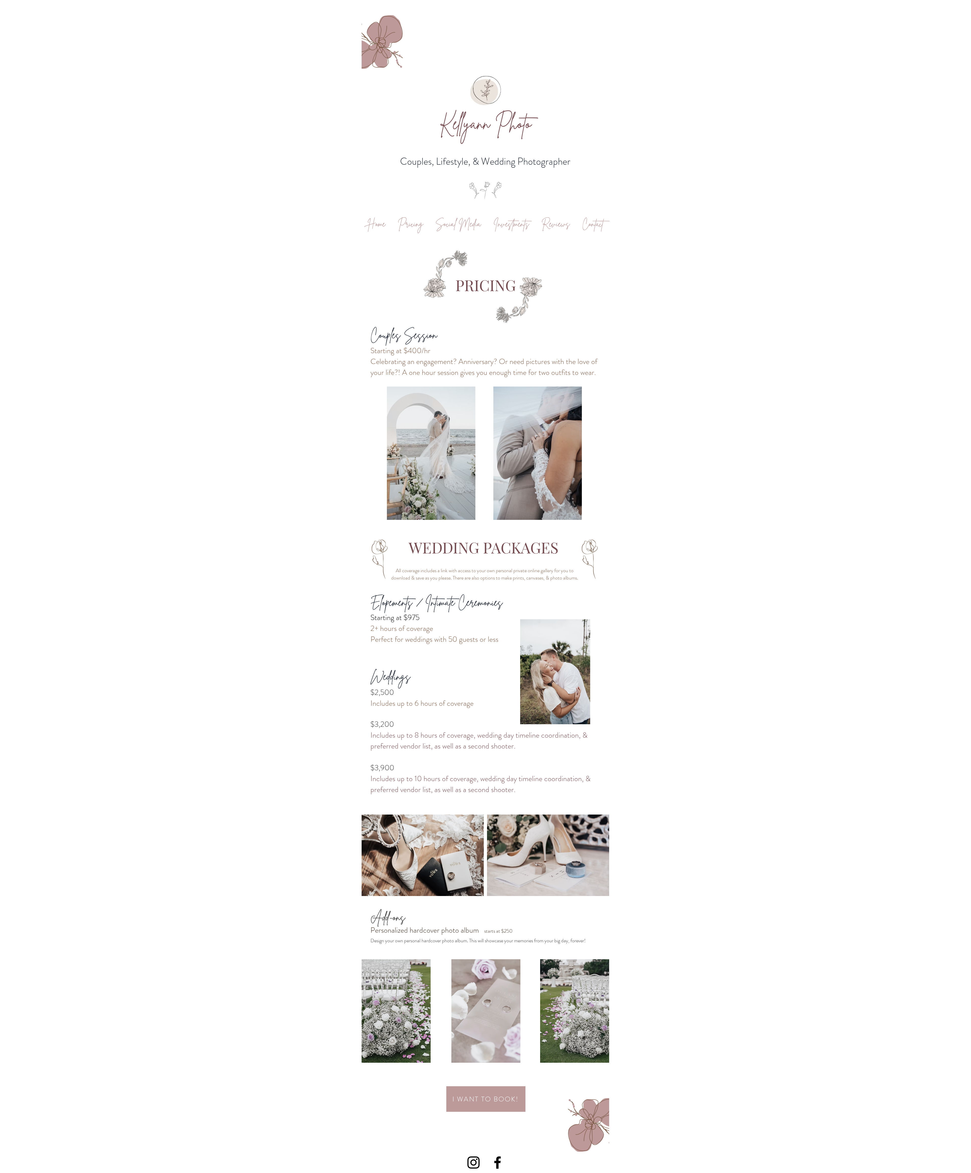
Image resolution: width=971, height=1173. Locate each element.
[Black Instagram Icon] (473, 1162)
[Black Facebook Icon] (497, 1162)
